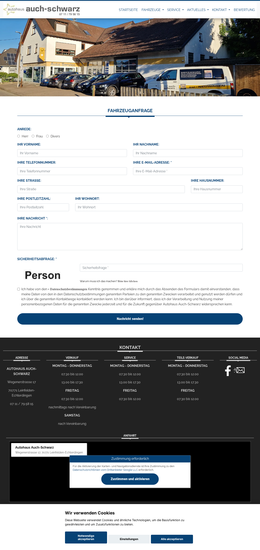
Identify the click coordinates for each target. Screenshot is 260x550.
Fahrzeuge (151, 10)
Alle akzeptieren (172, 539)
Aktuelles (196, 10)
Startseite (128, 10)
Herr (24, 136)
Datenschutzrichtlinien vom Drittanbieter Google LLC (105, 469)
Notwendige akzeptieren (86, 537)
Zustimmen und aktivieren (130, 479)
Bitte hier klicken (128, 281)
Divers (55, 136)
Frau (39, 136)
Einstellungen (129, 539)
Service (174, 10)
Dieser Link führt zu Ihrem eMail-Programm (239, 369)
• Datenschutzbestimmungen (67, 289)
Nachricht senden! (130, 319)
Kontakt (220, 10)
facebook (226, 369)
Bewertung (244, 10)
